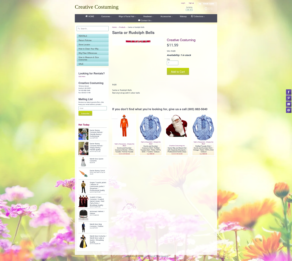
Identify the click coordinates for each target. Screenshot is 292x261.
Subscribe (85, 113)
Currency (189, 7)
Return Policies (85, 40)
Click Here (81, 76)
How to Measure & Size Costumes (89, 58)
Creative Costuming (97, 7)
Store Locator (84, 44)
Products (122, 27)
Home (114, 27)
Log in (183, 3)
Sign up (191, 3)
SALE (81, 63)
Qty (168, 59)
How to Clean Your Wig (88, 48)
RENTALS (83, 35)
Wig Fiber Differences (88, 52)
